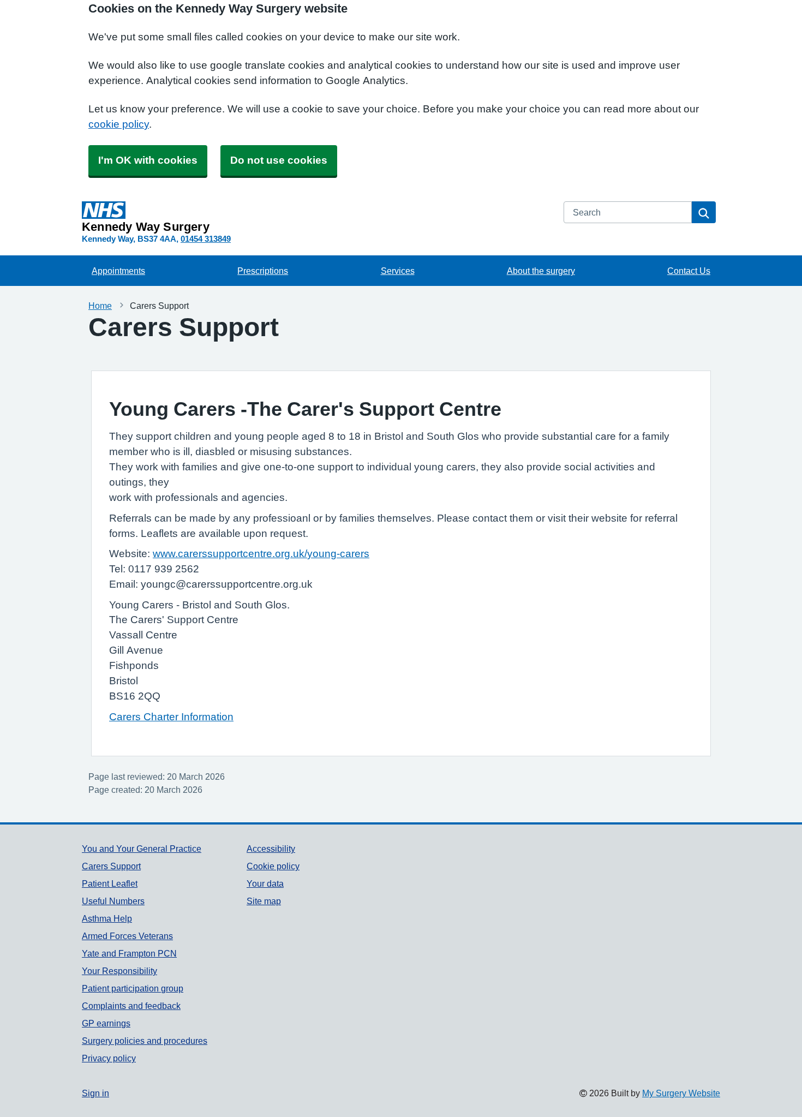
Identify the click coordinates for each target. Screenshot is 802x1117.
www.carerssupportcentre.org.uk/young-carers (261, 553)
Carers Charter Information (171, 717)
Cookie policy (273, 866)
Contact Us (688, 270)
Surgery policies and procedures (144, 1040)
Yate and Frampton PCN (129, 953)
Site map (264, 901)
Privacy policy (109, 1058)
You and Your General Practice (141, 848)
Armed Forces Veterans (127, 935)
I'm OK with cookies (147, 160)
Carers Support (111, 866)
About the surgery (541, 270)
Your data (265, 883)
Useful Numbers (113, 901)
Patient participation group (132, 988)
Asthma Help (107, 918)
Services (398, 270)
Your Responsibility (119, 970)
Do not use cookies (278, 160)
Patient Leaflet (109, 883)
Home (100, 305)
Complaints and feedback (131, 1005)
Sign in (95, 1093)
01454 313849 (206, 239)
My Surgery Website (681, 1093)
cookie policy (118, 124)
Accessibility (271, 848)
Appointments (118, 270)
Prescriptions (262, 270)
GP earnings (106, 1023)
